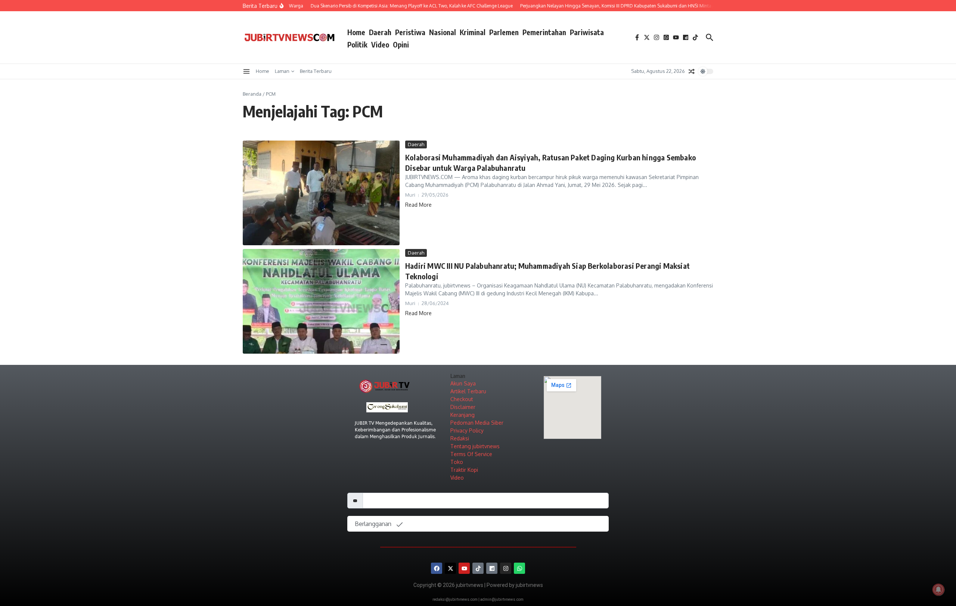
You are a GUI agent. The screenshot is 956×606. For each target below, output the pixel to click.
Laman (282, 71)
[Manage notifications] (938, 590)
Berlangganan (374, 523)
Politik (357, 44)
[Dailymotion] (491, 568)
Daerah (380, 32)
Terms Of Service (471, 454)
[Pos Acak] (692, 71)
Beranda (252, 94)
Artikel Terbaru (468, 391)
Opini (401, 44)
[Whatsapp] (519, 568)
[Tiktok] (478, 568)
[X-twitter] (450, 568)
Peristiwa (410, 32)
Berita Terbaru (316, 71)
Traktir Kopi (464, 470)
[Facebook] (436, 568)
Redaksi (459, 438)
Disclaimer (462, 407)
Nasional (442, 32)
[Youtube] (464, 568)
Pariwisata (587, 32)
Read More (418, 205)
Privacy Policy (467, 430)
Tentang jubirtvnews (475, 446)
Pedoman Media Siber (476, 422)
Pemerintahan (544, 32)
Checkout (461, 399)
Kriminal (472, 32)
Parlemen (504, 32)
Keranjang (462, 415)
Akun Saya (463, 383)
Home (356, 32)
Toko (456, 462)
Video (380, 44)
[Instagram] (505, 568)
